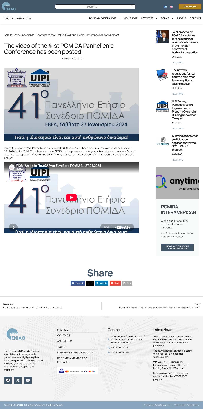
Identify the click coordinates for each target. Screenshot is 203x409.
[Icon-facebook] (5, 388)
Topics (165, 18)
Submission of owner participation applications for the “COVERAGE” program (185, 142)
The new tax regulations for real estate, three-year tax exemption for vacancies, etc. (183, 76)
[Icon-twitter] (11, 388)
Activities (147, 18)
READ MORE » (178, 62)
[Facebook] (8, 380)
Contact (195, 18)
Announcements (24, 35)
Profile (181, 18)
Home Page (131, 18)
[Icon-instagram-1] (16, 388)
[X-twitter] (18, 380)
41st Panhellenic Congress (42, 148)
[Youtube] (28, 380)
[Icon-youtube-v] (21, 388)
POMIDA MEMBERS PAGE (102, 18)
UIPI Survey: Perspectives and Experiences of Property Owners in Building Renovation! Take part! (184, 109)
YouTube (80, 148)
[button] (78, 283)
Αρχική (8, 35)
